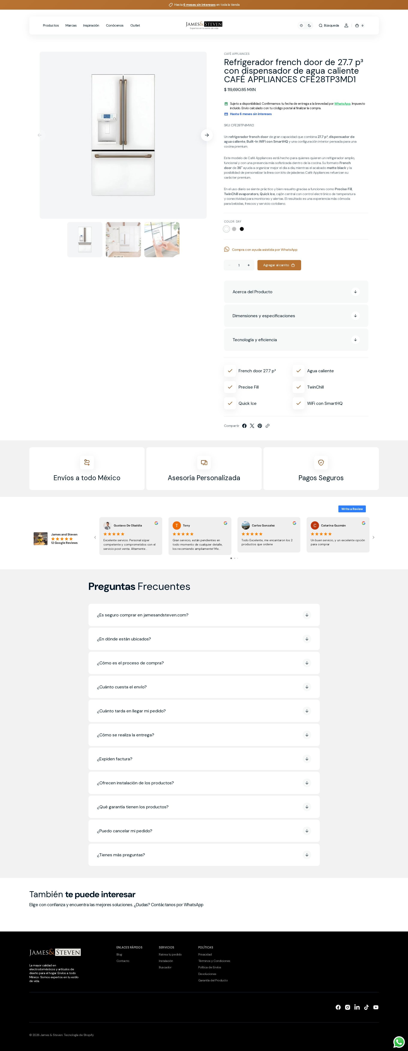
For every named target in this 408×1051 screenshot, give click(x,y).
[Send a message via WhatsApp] (399, 1042)
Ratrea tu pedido (170, 954)
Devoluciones (207, 974)
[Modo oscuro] (305, 25)
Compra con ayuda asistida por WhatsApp (264, 249)
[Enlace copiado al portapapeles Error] (267, 425)
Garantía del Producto (213, 980)
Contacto (123, 961)
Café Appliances (237, 54)
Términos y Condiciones (214, 961)
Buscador (165, 967)
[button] (328, 25)
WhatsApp (342, 104)
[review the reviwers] (156, 524)
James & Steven (51, 1035)
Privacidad (205, 954)
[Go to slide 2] (234, 558)
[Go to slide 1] (231, 558)
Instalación (166, 961)
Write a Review (352, 509)
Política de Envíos (209, 967)
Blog (119, 954)
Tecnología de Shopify (79, 1035)
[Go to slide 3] (237, 558)
